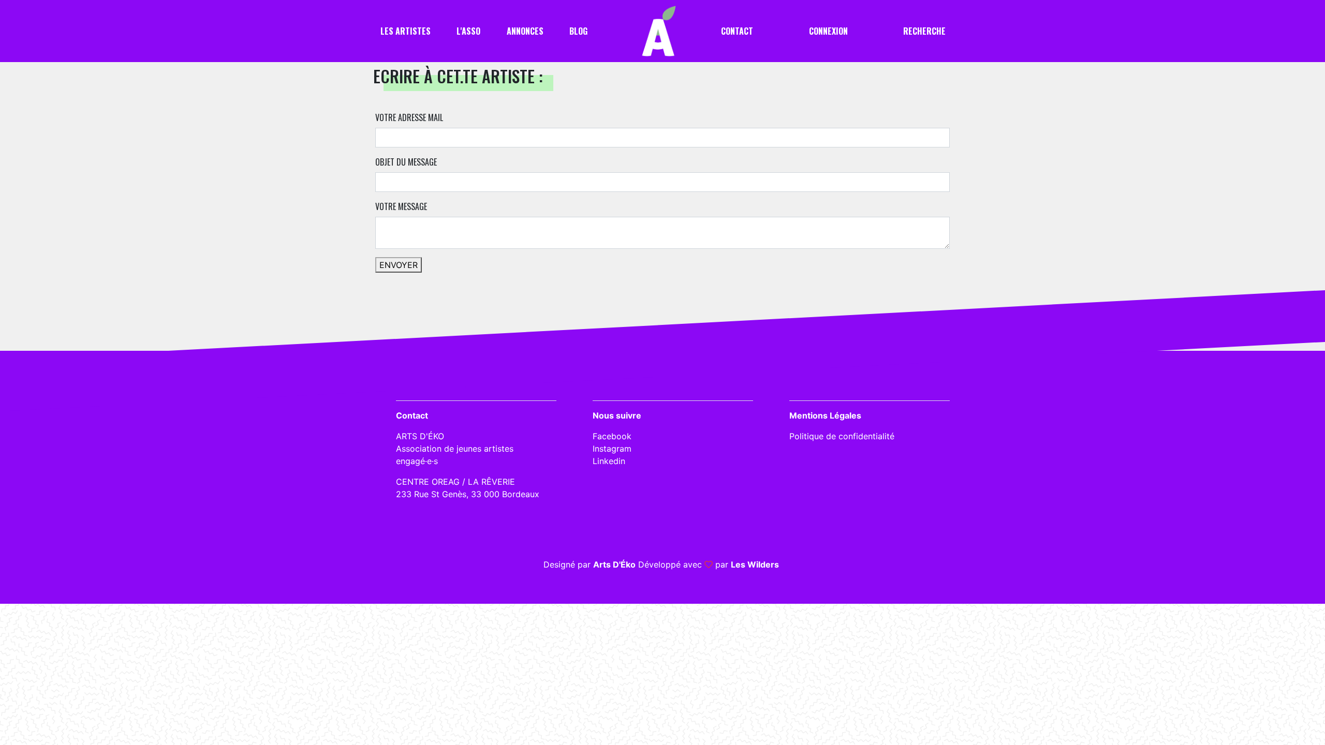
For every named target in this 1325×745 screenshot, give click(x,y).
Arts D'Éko (614, 564)
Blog (578, 31)
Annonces (525, 31)
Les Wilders (755, 564)
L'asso (468, 31)
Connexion (828, 31)
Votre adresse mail (409, 117)
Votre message (401, 206)
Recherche (924, 31)
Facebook (612, 436)
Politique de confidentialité (841, 436)
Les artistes (405, 31)
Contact (737, 31)
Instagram (612, 448)
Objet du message (406, 162)
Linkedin (609, 461)
